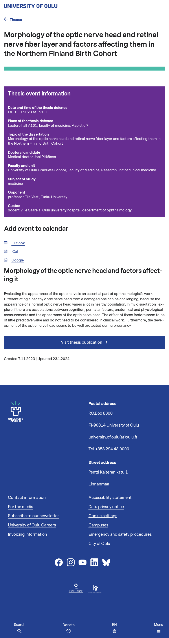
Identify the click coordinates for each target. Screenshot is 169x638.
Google (17, 260)
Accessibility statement (110, 497)
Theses (16, 19)
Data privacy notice (106, 507)
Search (19, 624)
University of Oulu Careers (32, 525)
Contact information (27, 497)
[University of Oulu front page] (41, 4)
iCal (14, 252)
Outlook (18, 243)
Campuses (98, 525)
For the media (20, 507)
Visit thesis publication (82, 342)
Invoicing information (27, 534)
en (115, 630)
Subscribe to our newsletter (33, 516)
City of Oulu (99, 544)
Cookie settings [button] (102, 516)
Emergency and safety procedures (120, 534)
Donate (68, 625)
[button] (158, 628)
